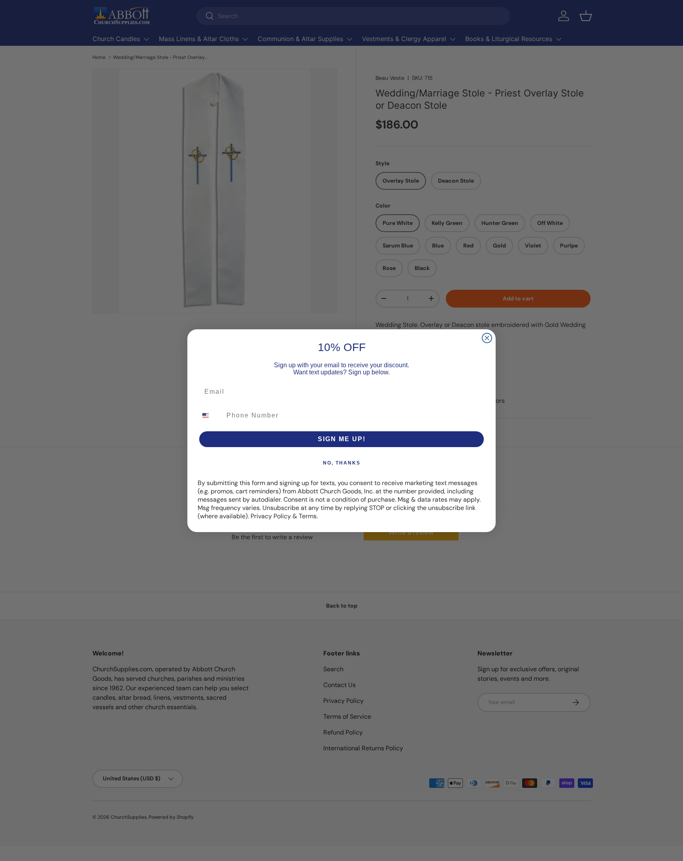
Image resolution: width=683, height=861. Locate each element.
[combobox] (210, 415)
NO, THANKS (341, 463)
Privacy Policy (271, 516)
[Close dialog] (487, 338)
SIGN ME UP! (342, 439)
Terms (308, 516)
